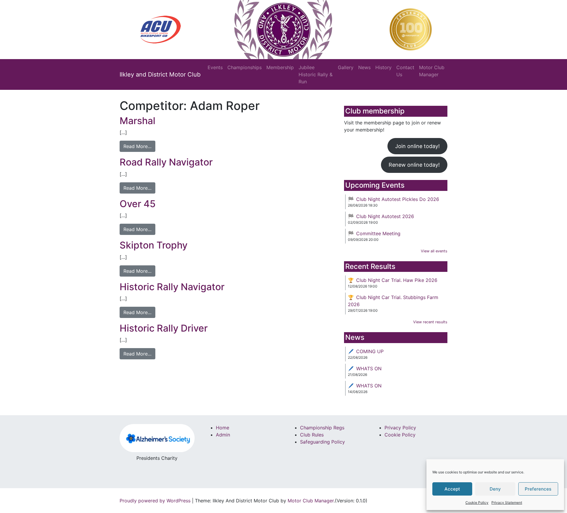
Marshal (137, 120)
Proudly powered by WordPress (155, 501)
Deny (495, 489)
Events (215, 67)
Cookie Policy (476, 502)
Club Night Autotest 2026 (385, 216)
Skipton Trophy (154, 245)
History (383, 67)
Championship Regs (322, 428)
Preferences (538, 489)
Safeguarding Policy (322, 442)
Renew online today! (414, 165)
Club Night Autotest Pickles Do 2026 (397, 199)
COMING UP (370, 351)
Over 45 (138, 204)
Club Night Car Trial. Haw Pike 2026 (396, 280)
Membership (280, 67)
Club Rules (312, 435)
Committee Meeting (378, 233)
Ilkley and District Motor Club (160, 74)
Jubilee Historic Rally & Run (316, 74)
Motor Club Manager (431, 70)
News (364, 67)
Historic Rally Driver (164, 328)
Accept (452, 489)
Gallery (345, 67)
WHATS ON (369, 368)
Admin (223, 435)
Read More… (137, 146)
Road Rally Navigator (166, 162)
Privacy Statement (506, 502)
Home (222, 428)
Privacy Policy (400, 428)
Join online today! (417, 146)
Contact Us (405, 70)
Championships (244, 67)
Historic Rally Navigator (172, 287)
